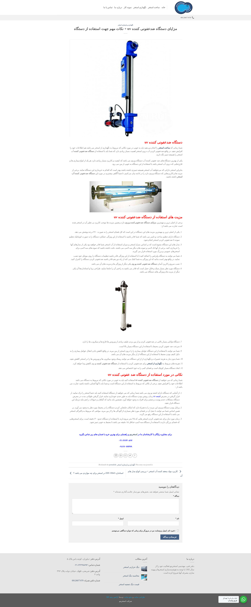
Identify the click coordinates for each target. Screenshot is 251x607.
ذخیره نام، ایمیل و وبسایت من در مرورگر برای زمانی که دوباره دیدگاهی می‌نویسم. (143, 531)
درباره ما (118, 7)
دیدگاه (176, 496)
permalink (112, 465)
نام (177, 518)
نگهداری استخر (139, 7)
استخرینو (134, 434)
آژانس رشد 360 (112, 597)
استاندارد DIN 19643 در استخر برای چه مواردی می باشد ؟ (98, 473)
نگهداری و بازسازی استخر (125, 25)
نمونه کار (128, 7)
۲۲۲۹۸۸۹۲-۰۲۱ (81, 565)
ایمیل (121, 518)
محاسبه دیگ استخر (131, 576)
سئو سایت (128, 597)
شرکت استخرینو (125, 601)
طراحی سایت (139, 597)
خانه (163, 7)
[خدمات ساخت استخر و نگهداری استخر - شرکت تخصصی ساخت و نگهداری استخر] (182, 7)
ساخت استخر (154, 7)
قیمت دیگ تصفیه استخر (129, 584)
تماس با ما (108, 7)
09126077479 (77, 580)
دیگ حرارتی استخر (131, 567)
